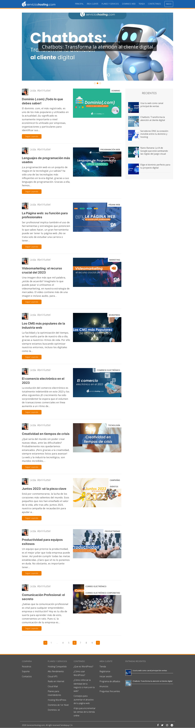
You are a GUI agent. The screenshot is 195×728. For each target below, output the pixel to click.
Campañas (115, 480)
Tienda (142, 4)
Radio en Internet (56, 681)
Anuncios (103, 686)
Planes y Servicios (110, 4)
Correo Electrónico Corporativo (102, 593)
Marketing (114, 260)
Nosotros (26, 666)
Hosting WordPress (57, 700)
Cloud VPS (52, 676)
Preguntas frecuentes (109, 691)
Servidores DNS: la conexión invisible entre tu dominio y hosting (154, 134)
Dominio (115, 90)
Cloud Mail (53, 686)
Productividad (112, 531)
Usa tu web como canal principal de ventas (151, 105)
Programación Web (110, 149)
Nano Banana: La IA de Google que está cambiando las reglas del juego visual (154, 150)
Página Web (114, 204)
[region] (97, 49)
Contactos (27, 676)
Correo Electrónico (95, 586)
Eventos (114, 486)
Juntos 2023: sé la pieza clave (44, 489)
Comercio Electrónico (108, 370)
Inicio (168, 4)
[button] (97, 47)
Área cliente (92, 4)
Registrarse (104, 671)
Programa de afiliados (109, 681)
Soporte (26, 671)
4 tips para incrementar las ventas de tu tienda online (85, 712)
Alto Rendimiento (56, 671)
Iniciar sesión (105, 676)
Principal (79, 4)
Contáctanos (154, 4)
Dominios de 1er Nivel (58, 704)
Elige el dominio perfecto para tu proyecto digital (155, 166)
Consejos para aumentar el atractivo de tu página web (84, 700)
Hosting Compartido (57, 666)
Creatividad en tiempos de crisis (46, 434)
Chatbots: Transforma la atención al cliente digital (152, 118)
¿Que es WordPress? (83, 666)
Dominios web (128, 4)
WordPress (114, 315)
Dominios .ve (54, 710)
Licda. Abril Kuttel (40, 90)
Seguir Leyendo (31, 136)
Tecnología (114, 425)
